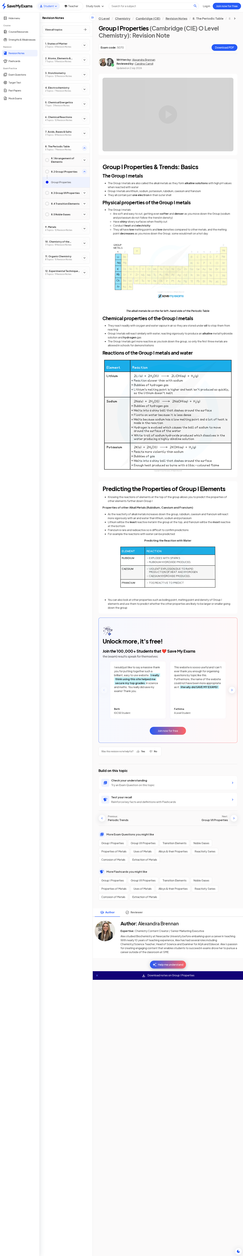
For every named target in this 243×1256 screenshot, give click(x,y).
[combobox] (154, 6)
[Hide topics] (92, 17)
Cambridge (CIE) (148, 18)
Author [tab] (110, 912)
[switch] (238, 1251)
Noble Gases (201, 843)
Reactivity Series (205, 851)
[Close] (97, 975)
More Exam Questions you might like (130, 834)
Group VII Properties (143, 843)
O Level (104, 18)
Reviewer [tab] (137, 912)
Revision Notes (176, 18)
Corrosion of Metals (113, 859)
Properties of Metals (113, 851)
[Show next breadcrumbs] (234, 18)
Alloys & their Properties (173, 851)
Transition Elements (174, 843)
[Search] (195, 6)
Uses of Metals (142, 851)
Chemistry (122, 18)
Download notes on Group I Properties (170, 975)
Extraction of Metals (144, 859)
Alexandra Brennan (143, 59)
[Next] (232, 690)
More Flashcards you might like (126, 871)
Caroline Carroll (144, 63)
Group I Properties (112, 843)
